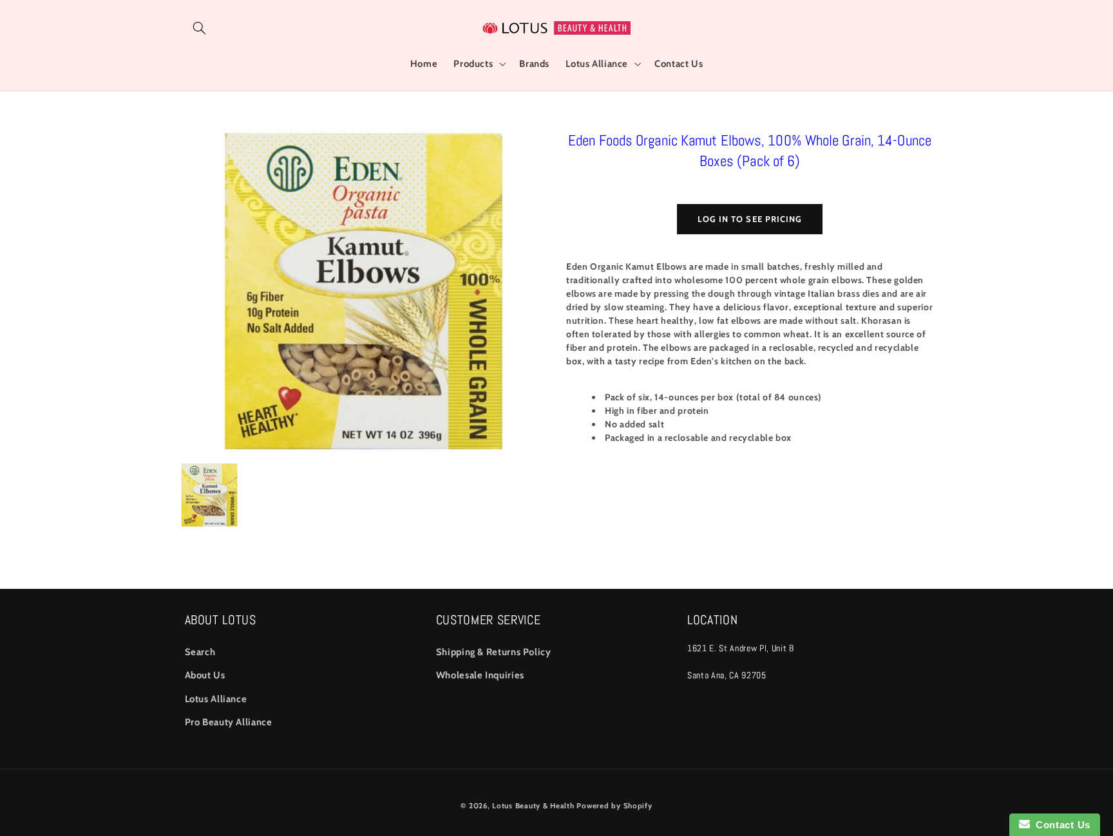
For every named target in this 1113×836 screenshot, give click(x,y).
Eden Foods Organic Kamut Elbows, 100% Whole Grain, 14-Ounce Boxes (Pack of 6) (749, 151)
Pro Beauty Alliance (228, 722)
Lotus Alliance (216, 699)
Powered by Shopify (614, 805)
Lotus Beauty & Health (533, 805)
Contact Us (1060, 824)
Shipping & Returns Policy (493, 652)
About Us (205, 675)
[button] (199, 27)
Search (200, 652)
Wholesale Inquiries (480, 675)
